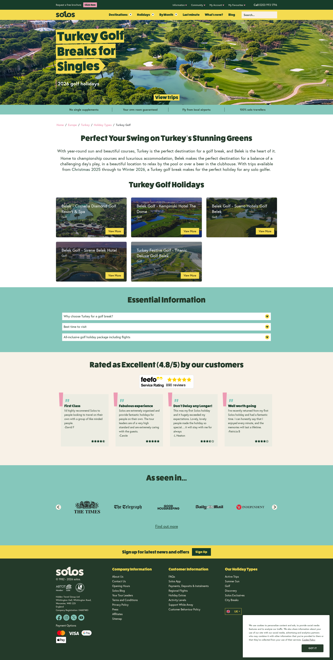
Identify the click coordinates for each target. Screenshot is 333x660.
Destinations (118, 14)
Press (115, 609)
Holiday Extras (177, 595)
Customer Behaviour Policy (184, 609)
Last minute (191, 14)
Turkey (85, 125)
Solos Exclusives (235, 595)
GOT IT (313, 648)
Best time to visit (75, 327)
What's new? (214, 14)
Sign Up (201, 552)
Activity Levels (177, 600)
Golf (227, 586)
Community (197, 5)
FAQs (172, 576)
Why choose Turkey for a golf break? (88, 316)
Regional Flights (178, 590)
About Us (117, 576)
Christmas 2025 (86, 169)
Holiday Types (103, 125)
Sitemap (117, 618)
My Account (216, 5)
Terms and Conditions (125, 600)
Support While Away (181, 604)
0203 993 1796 (265, 5)
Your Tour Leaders (122, 595)
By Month (166, 14)
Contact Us (119, 581)
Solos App (175, 581)
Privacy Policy (120, 604)
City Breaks (231, 600)
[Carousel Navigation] (166, 507)
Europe (72, 125)
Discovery (231, 590)
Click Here (90, 4)
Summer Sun (232, 581)
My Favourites (235, 5)
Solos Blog (118, 590)
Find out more (166, 526)
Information (179, 5)
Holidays (143, 14)
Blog (231, 14)
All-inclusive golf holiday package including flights (97, 337)
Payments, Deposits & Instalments (189, 586)
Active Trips (232, 576)
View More (114, 231)
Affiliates (117, 614)
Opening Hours (121, 586)
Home (60, 125)
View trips (166, 97)
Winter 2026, (134, 169)
